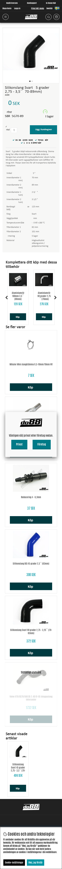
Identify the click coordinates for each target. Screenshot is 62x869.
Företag (41, 444)
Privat (19, 444)
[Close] (57, 412)
